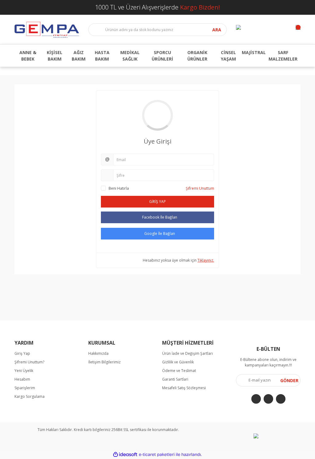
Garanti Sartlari (175, 379)
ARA (216, 30)
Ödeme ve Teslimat (179, 370)
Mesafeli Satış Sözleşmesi (184, 387)
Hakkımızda (98, 353)
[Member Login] (238, 27)
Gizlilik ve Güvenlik (178, 362)
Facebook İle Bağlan (159, 217)
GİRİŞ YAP (157, 201)
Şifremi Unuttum (200, 188)
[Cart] (298, 27)
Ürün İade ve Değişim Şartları (187, 353)
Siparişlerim (24, 387)
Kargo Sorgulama (29, 396)
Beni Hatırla (119, 188)
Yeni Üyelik (23, 370)
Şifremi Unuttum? (29, 362)
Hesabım (22, 379)
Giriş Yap (22, 353)
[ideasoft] (125, 454)
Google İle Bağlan (159, 233)
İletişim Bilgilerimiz (104, 362)
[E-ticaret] (157, 454)
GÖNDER (289, 380)
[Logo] (46, 29)
